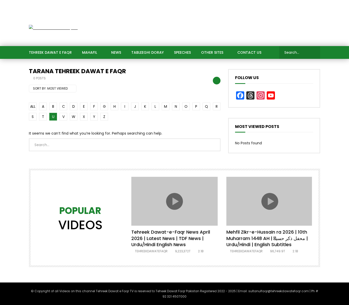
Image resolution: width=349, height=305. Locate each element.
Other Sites (212, 52)
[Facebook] (254, 5)
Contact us (249, 52)
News (116, 52)
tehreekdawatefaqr (151, 251)
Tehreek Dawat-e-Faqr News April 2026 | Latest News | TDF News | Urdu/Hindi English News (170, 238)
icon (174, 201)
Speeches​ (182, 52)
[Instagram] (305, 5)
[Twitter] (264, 5)
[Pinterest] (284, 5)
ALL (33, 106)
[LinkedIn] (274, 5)
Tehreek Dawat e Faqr (50, 52)
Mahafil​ (89, 52)
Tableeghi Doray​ (147, 52)
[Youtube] (294, 5)
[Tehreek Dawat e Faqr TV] (53, 28)
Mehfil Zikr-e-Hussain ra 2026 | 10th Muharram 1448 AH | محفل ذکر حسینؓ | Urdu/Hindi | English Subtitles (267, 238)
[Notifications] (315, 5)
